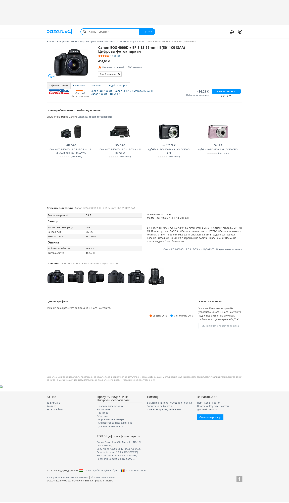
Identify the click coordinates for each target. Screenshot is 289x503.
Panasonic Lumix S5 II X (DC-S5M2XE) (117, 452)
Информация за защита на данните (67, 477)
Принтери (103, 412)
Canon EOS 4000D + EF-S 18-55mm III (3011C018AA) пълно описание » (202, 249)
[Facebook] (239, 478)
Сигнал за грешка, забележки (164, 409)
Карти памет (104, 409)
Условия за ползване (103, 477)
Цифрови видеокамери (110, 406)
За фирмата (53, 402)
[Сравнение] (232, 31)
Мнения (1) (96, 85)
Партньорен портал (208, 402)
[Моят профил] (240, 31)
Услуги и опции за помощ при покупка (169, 402)
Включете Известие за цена (222, 325)
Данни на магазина (80, 96)
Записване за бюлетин (160, 406)
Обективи (102, 416)
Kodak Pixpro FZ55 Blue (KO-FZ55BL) (117, 455)
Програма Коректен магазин (213, 406)
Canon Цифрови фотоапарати (94, 116)
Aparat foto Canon (135, 470)
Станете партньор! (210, 417)
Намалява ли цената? (113, 67)
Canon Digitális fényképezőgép (101, 470)
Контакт (51, 406)
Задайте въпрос (118, 85)
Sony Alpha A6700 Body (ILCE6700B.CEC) (119, 448)
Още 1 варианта (109, 74)
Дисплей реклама (207, 409)
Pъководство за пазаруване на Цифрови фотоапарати (114, 424)
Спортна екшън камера (110, 419)
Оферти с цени (59, 85)
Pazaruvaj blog (55, 409)
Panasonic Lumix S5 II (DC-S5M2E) (115, 458)
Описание (79, 85)
